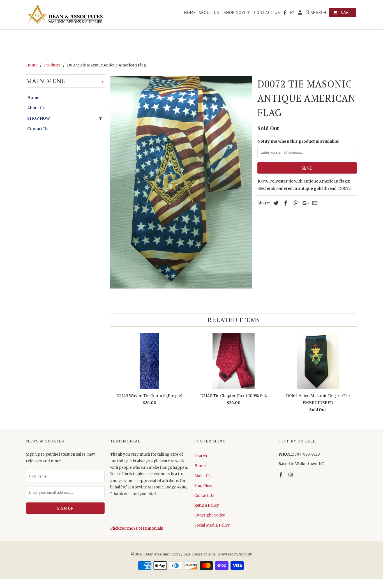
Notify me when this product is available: (298, 141)
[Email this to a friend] (314, 203)
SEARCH (318, 12)
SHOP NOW (38, 118)
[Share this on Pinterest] (294, 203)
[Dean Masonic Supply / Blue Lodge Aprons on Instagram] (291, 475)
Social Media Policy (212, 525)
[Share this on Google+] (304, 203)
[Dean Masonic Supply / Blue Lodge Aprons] (65, 14)
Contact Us (37, 128)
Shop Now (203, 485)
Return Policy (206, 505)
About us (209, 12)
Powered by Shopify (235, 554)
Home (33, 97)
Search (200, 456)
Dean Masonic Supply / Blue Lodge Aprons (180, 554)
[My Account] (300, 13)
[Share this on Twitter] (275, 203)
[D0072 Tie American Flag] (181, 182)
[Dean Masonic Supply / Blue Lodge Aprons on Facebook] (281, 475)
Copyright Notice (209, 515)
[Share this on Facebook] (284, 203)
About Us (36, 107)
